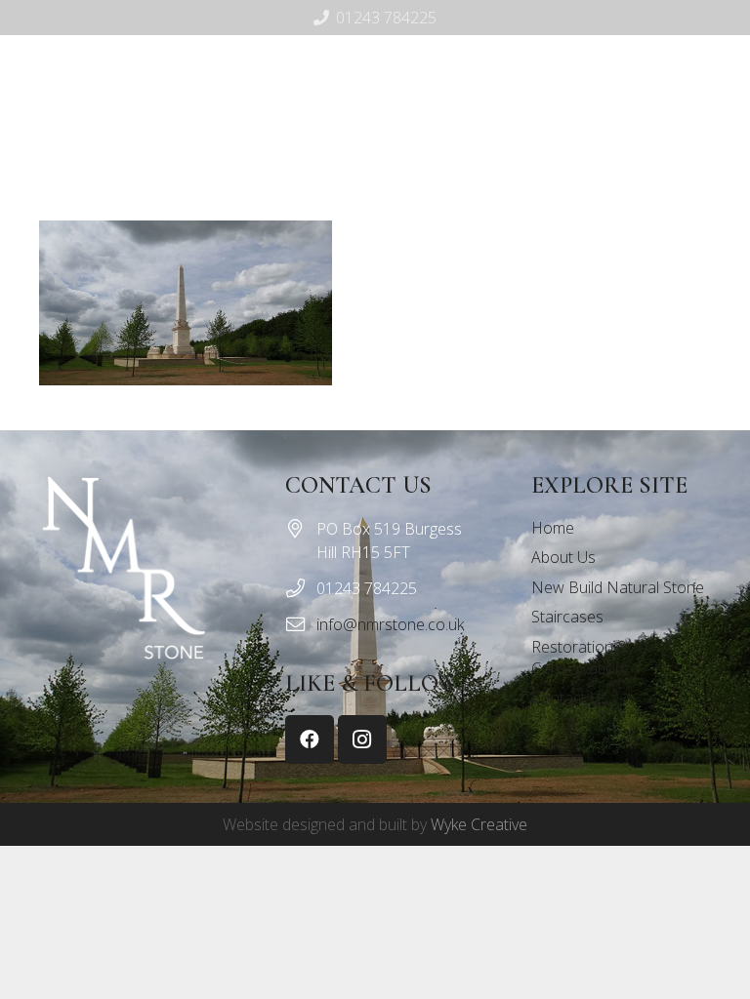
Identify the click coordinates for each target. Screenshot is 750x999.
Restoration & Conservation (580, 657)
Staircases (567, 616)
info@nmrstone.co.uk (390, 624)
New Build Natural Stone (617, 587)
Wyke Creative (479, 824)
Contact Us (569, 697)
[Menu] (333, 157)
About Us (563, 557)
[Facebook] (381, 157)
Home (552, 528)
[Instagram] (413, 157)
